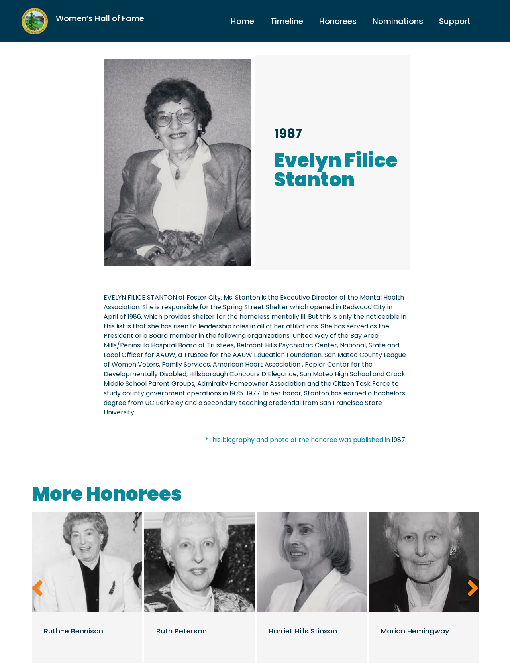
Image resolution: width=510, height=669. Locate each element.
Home (242, 21)
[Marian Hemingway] (424, 562)
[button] (37, 588)
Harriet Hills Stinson (303, 631)
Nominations (398, 21)
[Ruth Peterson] (199, 562)
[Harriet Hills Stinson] (312, 562)
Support (455, 21)
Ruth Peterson (181, 631)
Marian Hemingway (415, 631)
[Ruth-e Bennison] (87, 562)
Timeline (286, 21)
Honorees (338, 21)
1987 (288, 133)
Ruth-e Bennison (73, 631)
